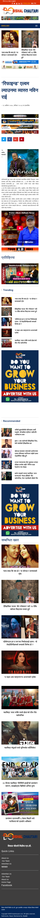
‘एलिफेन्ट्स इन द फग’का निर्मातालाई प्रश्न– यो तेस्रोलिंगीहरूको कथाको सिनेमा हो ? (26, 321)
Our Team (5, 861)
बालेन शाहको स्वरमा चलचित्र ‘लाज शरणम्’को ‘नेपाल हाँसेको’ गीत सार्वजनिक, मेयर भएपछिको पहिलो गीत (26, 475)
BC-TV (33, 3)
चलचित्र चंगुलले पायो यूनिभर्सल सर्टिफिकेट (20, 748)
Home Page (6, 882)
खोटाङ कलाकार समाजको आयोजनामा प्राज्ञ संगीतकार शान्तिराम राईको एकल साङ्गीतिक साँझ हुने (26, 453)
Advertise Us (6, 864)
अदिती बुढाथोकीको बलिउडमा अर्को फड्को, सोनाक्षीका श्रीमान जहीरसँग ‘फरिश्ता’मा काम (26, 432)
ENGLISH (26, 3)
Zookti (25, 916)
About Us (5, 858)
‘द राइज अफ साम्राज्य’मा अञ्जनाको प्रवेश (20, 677)
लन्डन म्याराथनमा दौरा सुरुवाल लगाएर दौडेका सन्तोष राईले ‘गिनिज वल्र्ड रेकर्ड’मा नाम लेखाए (26, 464)
